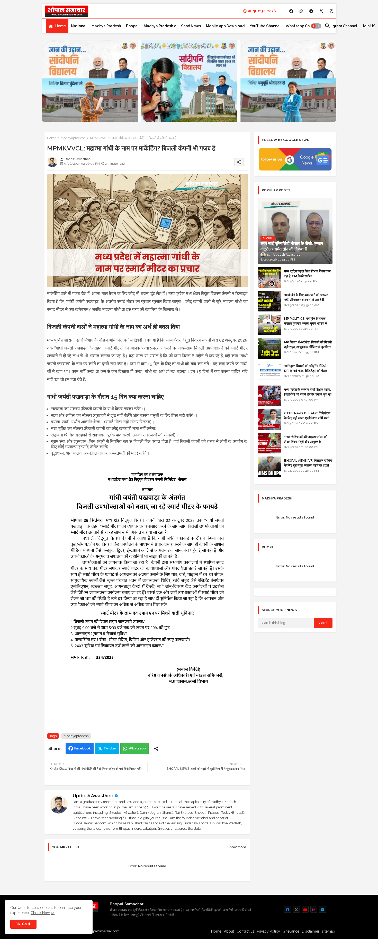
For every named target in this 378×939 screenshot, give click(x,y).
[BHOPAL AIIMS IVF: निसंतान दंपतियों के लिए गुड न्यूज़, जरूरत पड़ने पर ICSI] (269, 467)
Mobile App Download (225, 26)
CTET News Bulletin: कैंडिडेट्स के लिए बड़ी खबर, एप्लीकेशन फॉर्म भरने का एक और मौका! (307, 417)
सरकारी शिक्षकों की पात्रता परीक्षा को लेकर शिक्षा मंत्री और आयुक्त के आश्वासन (305, 441)
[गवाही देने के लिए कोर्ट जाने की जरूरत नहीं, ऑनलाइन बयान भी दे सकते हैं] (269, 301)
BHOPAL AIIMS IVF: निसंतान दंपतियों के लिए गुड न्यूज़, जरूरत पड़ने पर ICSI (308, 463)
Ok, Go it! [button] (23, 924)
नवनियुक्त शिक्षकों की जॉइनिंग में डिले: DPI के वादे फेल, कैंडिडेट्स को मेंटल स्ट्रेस (305, 370)
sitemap (328, 931)
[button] (316, 26)
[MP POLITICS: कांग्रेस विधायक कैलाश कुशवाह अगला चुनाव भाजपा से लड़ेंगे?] (269, 325)
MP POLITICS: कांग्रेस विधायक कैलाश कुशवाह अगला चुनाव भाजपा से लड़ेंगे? (305, 323)
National (78, 26)
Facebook (82, 748)
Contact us (245, 931)
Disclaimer (310, 931)
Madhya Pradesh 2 (160, 26)
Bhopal (132, 26)
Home (60, 26)
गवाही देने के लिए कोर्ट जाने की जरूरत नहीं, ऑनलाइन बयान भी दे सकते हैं (306, 297)
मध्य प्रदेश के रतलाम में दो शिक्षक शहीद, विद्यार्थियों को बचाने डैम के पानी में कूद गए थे (307, 394)
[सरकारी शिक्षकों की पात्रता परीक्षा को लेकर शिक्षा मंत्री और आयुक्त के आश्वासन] (269, 443)
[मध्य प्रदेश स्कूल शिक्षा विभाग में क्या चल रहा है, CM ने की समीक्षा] (269, 277)
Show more (237, 847)
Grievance (291, 931)
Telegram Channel (341, 26)
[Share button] (156, 748)
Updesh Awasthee (93, 795)
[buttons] (291, 11)
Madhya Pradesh (106, 26)
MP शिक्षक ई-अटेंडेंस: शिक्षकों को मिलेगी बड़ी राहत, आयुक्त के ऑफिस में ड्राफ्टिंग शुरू (308, 346)
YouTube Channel (265, 26)
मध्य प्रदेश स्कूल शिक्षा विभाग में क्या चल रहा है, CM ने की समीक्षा (307, 273)
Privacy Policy (268, 931)
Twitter (110, 748)
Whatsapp (137, 748)
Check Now (40, 913)
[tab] (57, 26)
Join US (368, 26)
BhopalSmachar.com (103, 931)
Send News (191, 26)
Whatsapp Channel (302, 26)
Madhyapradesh (73, 138)
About (229, 931)
